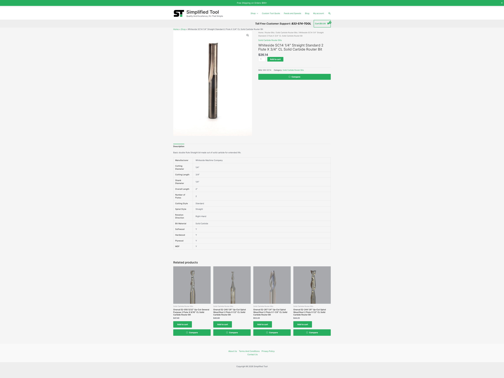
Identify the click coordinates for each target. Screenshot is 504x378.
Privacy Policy (268, 351)
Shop (253, 13)
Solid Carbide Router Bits (286, 32)
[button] (257, 13)
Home (176, 29)
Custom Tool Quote (271, 13)
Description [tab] (178, 146)
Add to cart (275, 59)
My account (318, 13)
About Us (232, 351)
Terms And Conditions (249, 351)
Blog (307, 13)
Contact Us (252, 354)
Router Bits (269, 32)
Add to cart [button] (182, 324)
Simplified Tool (202, 12)
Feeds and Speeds (292, 13)
